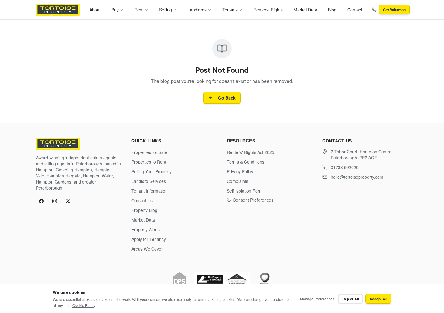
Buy (115, 10)
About (95, 10)
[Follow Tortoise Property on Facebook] (41, 201)
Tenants (230, 10)
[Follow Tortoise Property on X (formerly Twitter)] (68, 201)
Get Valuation (394, 9)
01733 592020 (345, 167)
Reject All (350, 299)
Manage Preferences (317, 298)
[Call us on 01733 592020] (374, 9)
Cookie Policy (83, 305)
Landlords (197, 10)
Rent (138, 10)
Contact (354, 10)
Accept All (378, 299)
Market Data (305, 10)
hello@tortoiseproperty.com (357, 177)
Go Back (227, 98)
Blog (332, 10)
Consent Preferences (253, 200)
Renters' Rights (268, 10)
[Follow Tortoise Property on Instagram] (54, 201)
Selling (165, 10)
